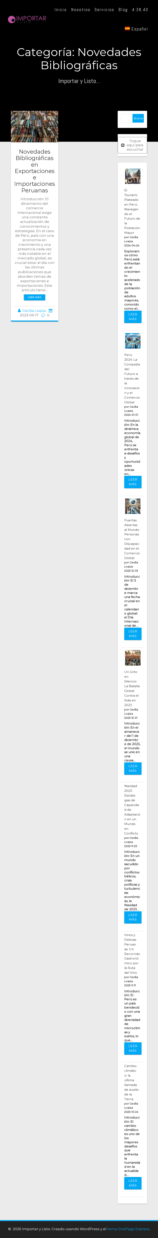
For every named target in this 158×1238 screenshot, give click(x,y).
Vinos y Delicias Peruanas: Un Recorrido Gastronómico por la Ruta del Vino (132, 954)
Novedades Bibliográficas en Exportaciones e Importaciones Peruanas (34, 171)
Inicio (60, 9)
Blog (123, 9)
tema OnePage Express (128, 1229)
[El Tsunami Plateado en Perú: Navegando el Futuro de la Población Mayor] (133, 176)
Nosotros (80, 9)
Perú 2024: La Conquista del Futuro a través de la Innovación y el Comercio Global (132, 378)
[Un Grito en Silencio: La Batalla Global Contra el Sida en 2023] (133, 658)
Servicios (104, 9)
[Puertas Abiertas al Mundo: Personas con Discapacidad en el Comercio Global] (133, 506)
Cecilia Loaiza (34, 311)
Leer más (34, 297)
